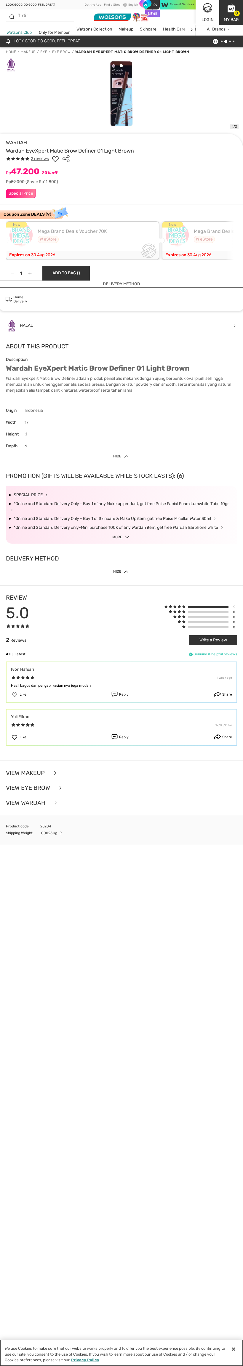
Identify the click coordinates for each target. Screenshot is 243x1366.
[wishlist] (55, 158)
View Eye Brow (29, 788)
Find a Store (112, 5)
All (8, 654)
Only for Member (54, 32)
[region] (121, 1353)
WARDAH (16, 142)
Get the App (93, 5)
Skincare (148, 29)
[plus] (29, 273)
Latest (20, 654)
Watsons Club (19, 32)
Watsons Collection (94, 29)
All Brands (216, 29)
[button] (231, 12)
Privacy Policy (85, 1360)
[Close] (233, 1349)
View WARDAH (26, 803)
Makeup (126, 29)
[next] (191, 29)
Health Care (174, 29)
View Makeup (26, 773)
